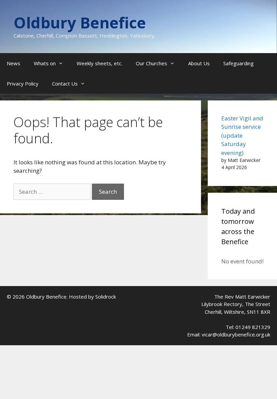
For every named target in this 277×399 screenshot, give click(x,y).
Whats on (45, 63)
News (13, 63)
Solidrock (105, 296)
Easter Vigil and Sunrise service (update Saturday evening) (242, 135)
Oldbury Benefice (80, 22)
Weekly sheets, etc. (99, 63)
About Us (199, 63)
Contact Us (65, 83)
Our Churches (151, 63)
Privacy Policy (23, 83)
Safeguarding (238, 63)
